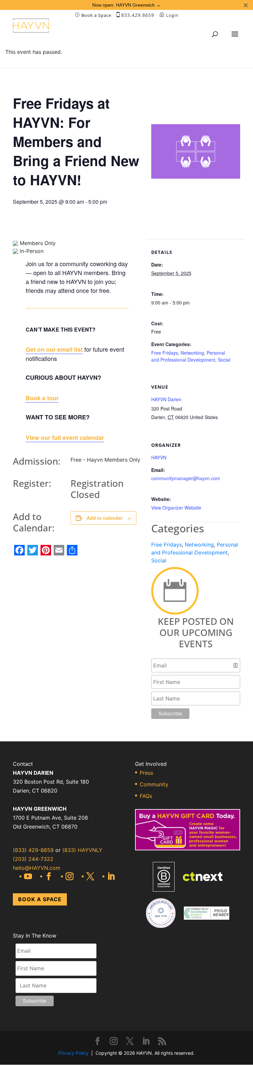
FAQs (146, 796)
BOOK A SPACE (40, 899)
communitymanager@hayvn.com (185, 478)
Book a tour (42, 398)
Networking (192, 352)
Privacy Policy (73, 1053)
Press (146, 772)
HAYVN (158, 457)
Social (224, 359)
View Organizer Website (176, 507)
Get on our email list (54, 349)
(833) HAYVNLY (81, 850)
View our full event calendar (65, 437)
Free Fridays (164, 352)
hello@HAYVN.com (36, 868)
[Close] (246, 5)
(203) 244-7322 (33, 859)
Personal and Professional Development (188, 356)
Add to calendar (105, 518)
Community (154, 784)
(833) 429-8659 (33, 850)
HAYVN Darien (166, 399)
